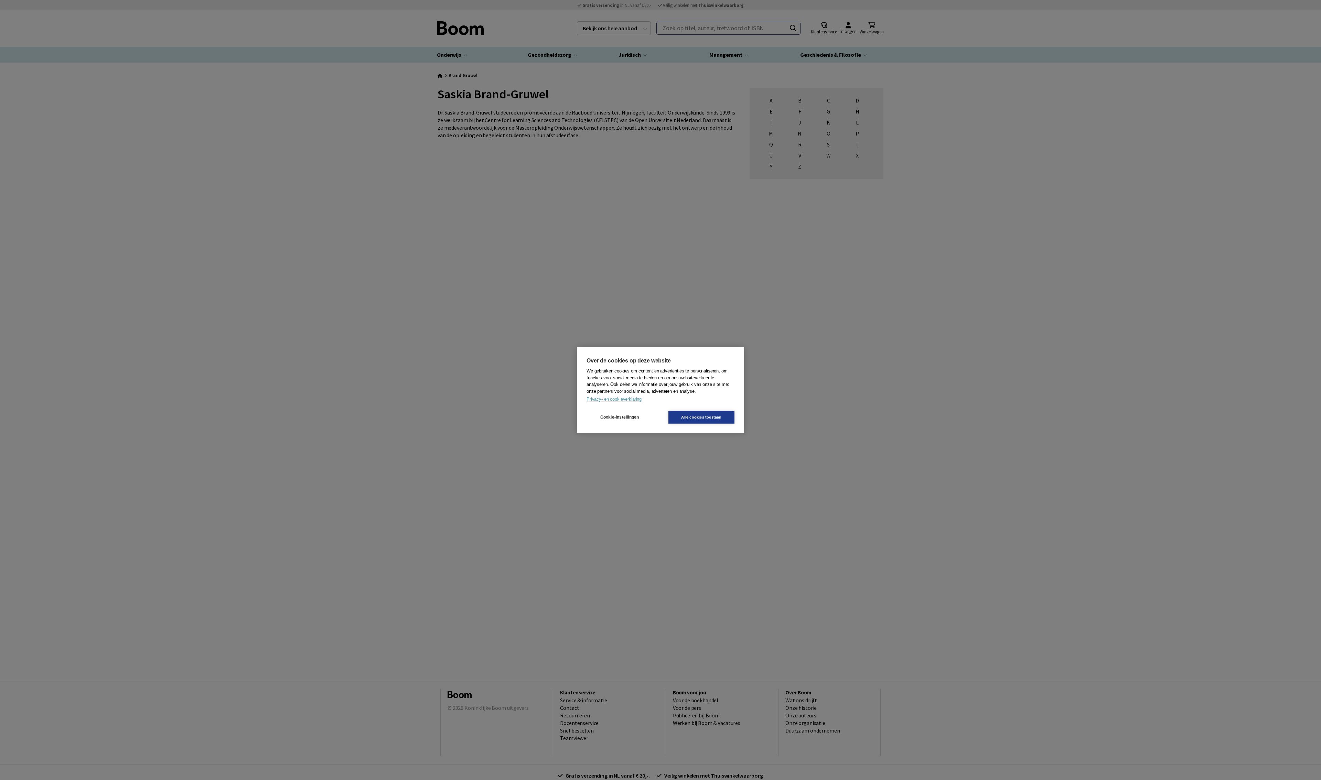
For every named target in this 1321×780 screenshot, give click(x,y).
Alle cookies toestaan (701, 417)
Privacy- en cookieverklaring (614, 399)
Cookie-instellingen (619, 417)
